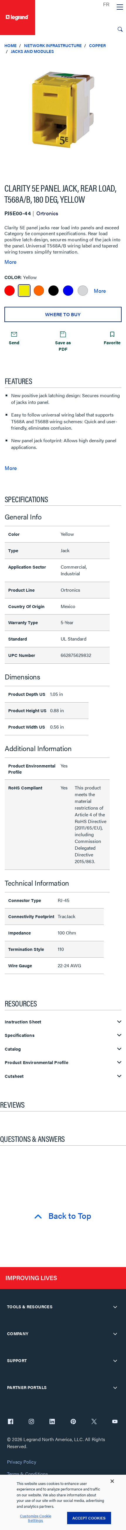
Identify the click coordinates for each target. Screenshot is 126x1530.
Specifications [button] (20, 1035)
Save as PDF (63, 345)
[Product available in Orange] (39, 290)
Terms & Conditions (27, 1474)
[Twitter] (94, 1422)
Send (14, 342)
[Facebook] (10, 1422)
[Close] (112, 1481)
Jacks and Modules (32, 51)
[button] (120, 64)
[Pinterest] (73, 1422)
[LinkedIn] (52, 1422)
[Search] (120, 29)
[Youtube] (114, 1422)
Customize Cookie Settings (35, 1518)
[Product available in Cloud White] (83, 290)
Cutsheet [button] (14, 1076)
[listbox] (63, 115)
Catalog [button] (13, 1049)
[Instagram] (31, 1422)
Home (10, 45)
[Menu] (120, 7)
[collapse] (115, 1307)
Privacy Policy (21, 1462)
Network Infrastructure (53, 45)
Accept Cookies (89, 1518)
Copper (97, 45)
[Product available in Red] (9, 290)
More (10, 261)
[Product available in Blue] (68, 290)
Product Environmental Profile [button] (36, 1062)
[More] (99, 290)
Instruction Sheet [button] (23, 1021)
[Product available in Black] (53, 290)
